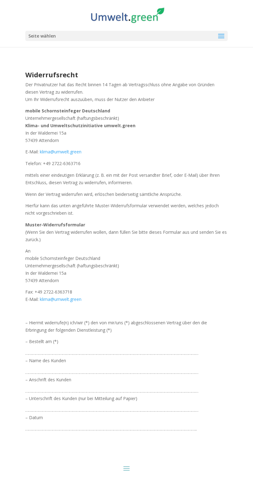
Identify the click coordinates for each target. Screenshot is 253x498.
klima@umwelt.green (60, 152)
